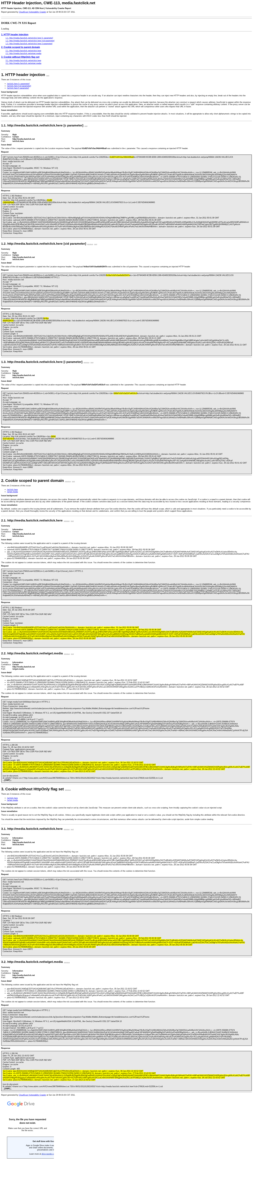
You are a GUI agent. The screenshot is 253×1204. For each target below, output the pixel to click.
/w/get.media (12, 492)
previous (90, 244)
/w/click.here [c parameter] (18, 84)
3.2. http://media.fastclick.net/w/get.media (23, 63)
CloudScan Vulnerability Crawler (32, 12)
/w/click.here (12, 489)
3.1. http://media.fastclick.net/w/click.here (23, 60)
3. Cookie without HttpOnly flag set (20, 57)
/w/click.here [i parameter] (18, 88)
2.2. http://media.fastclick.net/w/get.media (23, 53)
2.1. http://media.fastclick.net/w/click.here (23, 51)
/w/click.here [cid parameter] (19, 86)
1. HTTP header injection (14, 34)
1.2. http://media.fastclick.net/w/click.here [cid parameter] (30, 41)
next (47, 75)
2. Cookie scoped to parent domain (20, 47)
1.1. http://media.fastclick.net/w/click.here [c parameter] (29, 38)
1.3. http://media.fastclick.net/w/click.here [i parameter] (29, 44)
